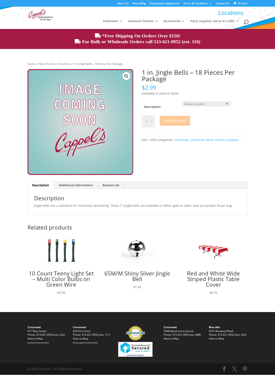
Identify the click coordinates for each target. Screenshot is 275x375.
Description (152, 107)
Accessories (171, 21)
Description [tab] (40, 185)
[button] (126, 76)
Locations (230, 13)
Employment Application (165, 3)
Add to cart (175, 121)
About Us (123, 3)
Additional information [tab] (76, 185)
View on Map (35, 338)
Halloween (110, 21)
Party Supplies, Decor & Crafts (212, 21)
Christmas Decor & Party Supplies (214, 140)
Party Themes (46, 64)
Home (31, 64)
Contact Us (223, 3)
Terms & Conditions (195, 3)
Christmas (64, 64)
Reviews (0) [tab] (110, 185)
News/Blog (139, 3)
